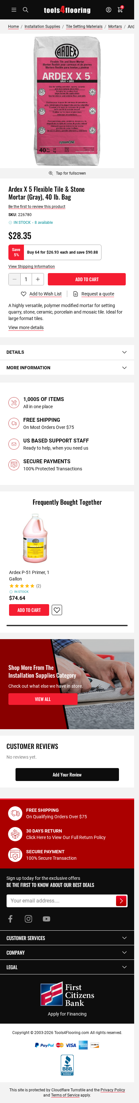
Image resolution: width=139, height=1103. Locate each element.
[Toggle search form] (25, 10)
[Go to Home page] (67, 10)
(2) (38, 586)
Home (13, 26)
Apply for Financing (67, 1014)
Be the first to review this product (36, 206)
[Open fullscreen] (67, 101)
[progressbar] (67, 625)
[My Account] (108, 10)
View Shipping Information (31, 266)
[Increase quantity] (38, 279)
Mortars (115, 26)
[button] (67, 938)
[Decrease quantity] (14, 279)
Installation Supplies (42, 26)
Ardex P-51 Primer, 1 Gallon (29, 575)
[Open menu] (14, 10)
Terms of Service (65, 1095)
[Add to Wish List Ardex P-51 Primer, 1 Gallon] (57, 610)
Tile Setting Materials (84, 26)
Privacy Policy (113, 1090)
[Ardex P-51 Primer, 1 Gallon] (35, 538)
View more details (26, 327)
